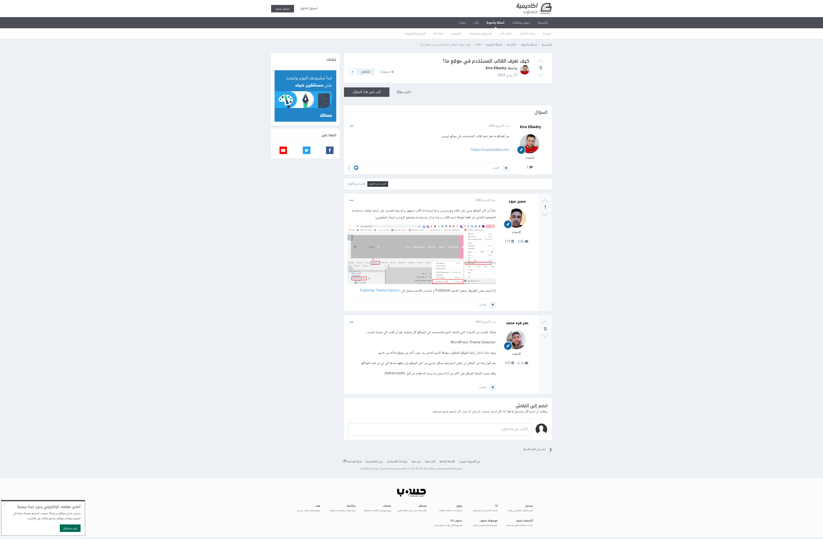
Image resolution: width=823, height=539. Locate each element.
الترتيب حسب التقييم (377, 184)
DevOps (439, 33)
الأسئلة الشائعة (447, 461)
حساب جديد (283, 8)
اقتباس (495, 168)
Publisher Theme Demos (380, 291)
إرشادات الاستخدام (397, 461)
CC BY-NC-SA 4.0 (417, 469)
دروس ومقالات (521, 22)
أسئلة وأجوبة (495, 22)
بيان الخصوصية (374, 461)
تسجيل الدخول (307, 8)
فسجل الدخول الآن (468, 412)
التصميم (456, 33)
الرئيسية (543, 22)
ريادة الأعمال (527, 33)
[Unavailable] (421, 255)
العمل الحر (506, 33)
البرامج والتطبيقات (415, 33)
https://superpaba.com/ (489, 150)
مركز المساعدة (354, 461)
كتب (476, 22)
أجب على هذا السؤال (367, 92)
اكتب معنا (430, 461)
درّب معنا (416, 461)
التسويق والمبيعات (480, 33)
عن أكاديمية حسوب (469, 461)
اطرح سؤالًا (403, 92)
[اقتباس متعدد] (506, 168)
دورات (462, 22)
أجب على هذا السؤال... (512, 429)
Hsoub (374, 469)
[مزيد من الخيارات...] (351, 126)
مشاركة (385, 72)
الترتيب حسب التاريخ (357, 184)
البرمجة (547, 33)
